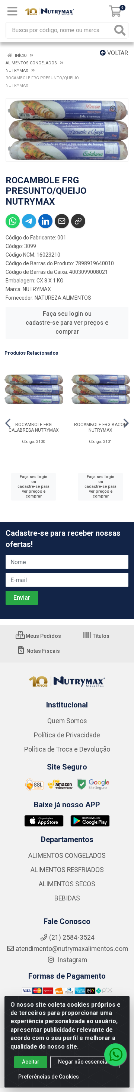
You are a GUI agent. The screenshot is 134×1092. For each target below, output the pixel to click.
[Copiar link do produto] (78, 221)
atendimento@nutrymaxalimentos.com (72, 948)
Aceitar (30, 1062)
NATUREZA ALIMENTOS (63, 298)
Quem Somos (67, 721)
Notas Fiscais (42, 651)
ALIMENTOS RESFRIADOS (67, 870)
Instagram (71, 960)
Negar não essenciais (85, 1062)
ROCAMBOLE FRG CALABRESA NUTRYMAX (34, 427)
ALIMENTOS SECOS (67, 884)
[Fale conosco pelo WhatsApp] (115, 1054)
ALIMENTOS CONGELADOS (67, 855)
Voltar (117, 52)
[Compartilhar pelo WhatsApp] (13, 221)
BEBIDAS (67, 898)
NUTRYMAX (37, 289)
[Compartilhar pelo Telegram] (29, 221)
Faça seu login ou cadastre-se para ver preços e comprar (67, 322)
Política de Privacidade (67, 735)
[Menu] (12, 11)
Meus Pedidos (43, 636)
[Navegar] (7, 423)
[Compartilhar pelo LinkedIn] (45, 221)
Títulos (100, 636)
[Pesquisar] (120, 30)
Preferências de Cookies (48, 1077)
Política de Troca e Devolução (67, 749)
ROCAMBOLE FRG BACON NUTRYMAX (100, 427)
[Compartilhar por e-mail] (62, 221)
